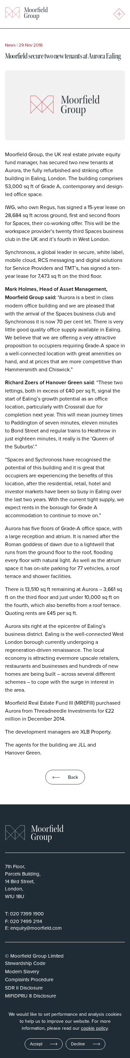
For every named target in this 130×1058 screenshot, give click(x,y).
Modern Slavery (22, 971)
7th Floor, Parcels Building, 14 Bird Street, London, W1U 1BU (22, 881)
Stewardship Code (25, 963)
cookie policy (94, 1028)
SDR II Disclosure (24, 987)
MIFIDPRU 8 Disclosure (30, 995)
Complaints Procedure (29, 979)
